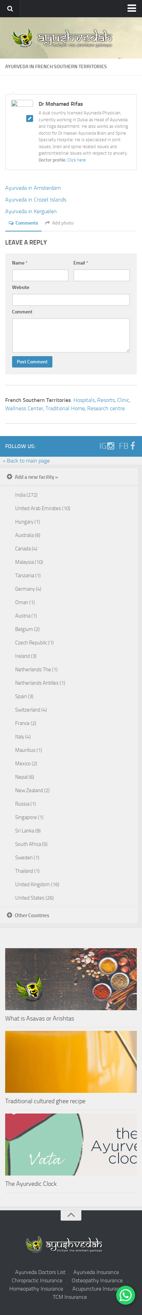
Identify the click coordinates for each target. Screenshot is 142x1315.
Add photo (62, 223)
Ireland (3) (26, 656)
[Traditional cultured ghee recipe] (71, 1062)
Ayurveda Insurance (96, 1272)
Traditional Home (65, 408)
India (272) (26, 495)
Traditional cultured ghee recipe (45, 1101)
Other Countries (32, 915)
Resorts (106, 400)
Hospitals (84, 400)
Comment (22, 312)
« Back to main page (26, 460)
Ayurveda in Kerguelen (31, 211)
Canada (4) (26, 549)
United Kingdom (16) (37, 884)
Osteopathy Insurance (97, 1280)
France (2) (25, 723)
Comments (27, 223)
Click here (77, 160)
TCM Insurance (70, 1297)
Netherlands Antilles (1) (40, 683)
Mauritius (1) (28, 750)
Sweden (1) (27, 858)
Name (20, 263)
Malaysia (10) (29, 562)
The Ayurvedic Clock (31, 1184)
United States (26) (34, 898)
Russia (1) (25, 804)
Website (20, 287)
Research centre (106, 408)
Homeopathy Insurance (36, 1288)
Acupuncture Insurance (98, 1288)
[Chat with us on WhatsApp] (125, 1295)
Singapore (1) (29, 817)
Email (80, 263)
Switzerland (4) (31, 710)
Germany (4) (28, 589)
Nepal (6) (24, 777)
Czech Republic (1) (34, 643)
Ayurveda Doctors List (40, 1272)
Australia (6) (27, 535)
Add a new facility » (36, 477)
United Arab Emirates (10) (42, 508)
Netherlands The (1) (36, 669)
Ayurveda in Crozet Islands (35, 199)
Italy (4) (23, 737)
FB (124, 446)
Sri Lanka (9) (28, 831)
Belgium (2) (27, 629)
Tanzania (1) (28, 575)
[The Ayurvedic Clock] (71, 1145)
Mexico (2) (26, 763)
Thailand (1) (27, 871)
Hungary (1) (27, 522)
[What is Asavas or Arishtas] (71, 979)
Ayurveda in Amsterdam (33, 188)
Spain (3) (24, 696)
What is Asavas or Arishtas (39, 1018)
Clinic (123, 400)
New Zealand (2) (32, 790)
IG (102, 446)
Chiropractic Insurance (37, 1280)
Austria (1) (26, 616)
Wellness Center (24, 408)
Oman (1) (25, 602)
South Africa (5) (31, 844)
